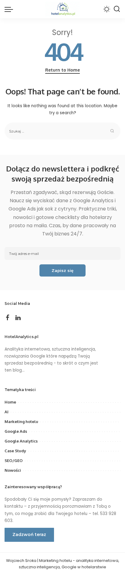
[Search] (116, 9)
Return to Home (62, 69)
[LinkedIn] (18, 317)
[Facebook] (8, 317)
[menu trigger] (10, 9)
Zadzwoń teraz (29, 534)
